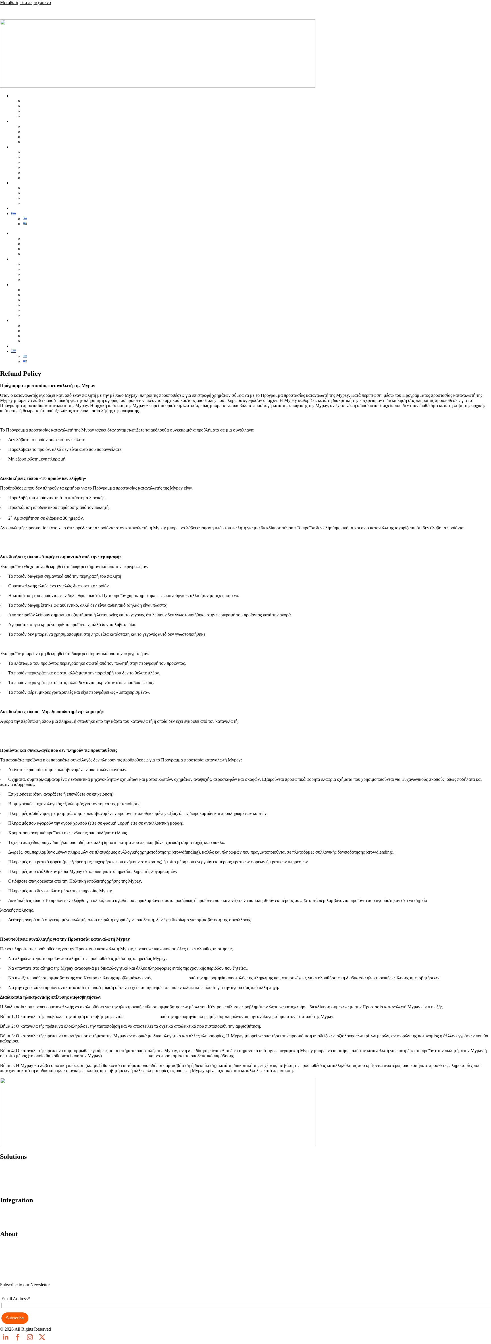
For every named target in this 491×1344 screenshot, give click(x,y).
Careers (7, 1275)
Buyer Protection (15, 1188)
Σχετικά (30, 162)
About (5, 1246)
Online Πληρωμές (39, 111)
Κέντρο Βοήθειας (39, 172)
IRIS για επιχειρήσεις (42, 106)
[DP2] (151, 1016)
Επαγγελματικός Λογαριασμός (50, 116)
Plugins (6, 1212)
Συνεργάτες (33, 157)
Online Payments (15, 1168)
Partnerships (11, 1255)
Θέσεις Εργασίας (38, 177)
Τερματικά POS (37, 100)
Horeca (29, 131)
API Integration (14, 1221)
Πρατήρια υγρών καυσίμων (47, 141)
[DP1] (182, 977)
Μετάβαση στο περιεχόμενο (25, 2)
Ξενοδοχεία (33, 136)
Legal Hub (9, 1265)
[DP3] (141, 1055)
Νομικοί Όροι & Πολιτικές (47, 167)
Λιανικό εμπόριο (38, 126)
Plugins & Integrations (43, 152)
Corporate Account (17, 1178)
